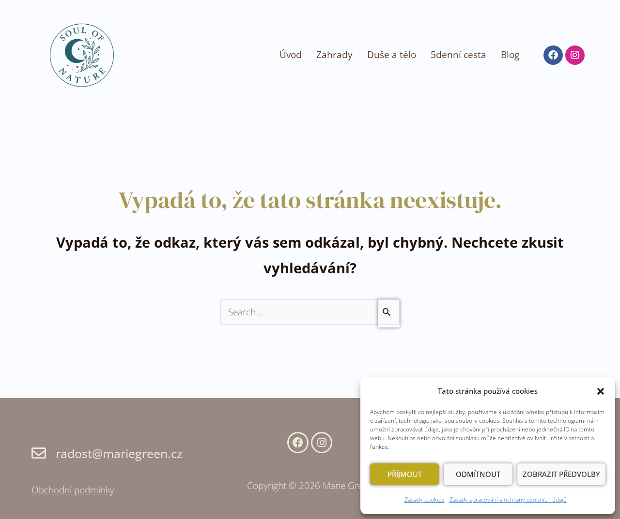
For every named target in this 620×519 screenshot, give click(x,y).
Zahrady (334, 54)
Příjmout (405, 474)
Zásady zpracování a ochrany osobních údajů (508, 499)
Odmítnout (478, 474)
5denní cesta (458, 54)
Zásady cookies (424, 499)
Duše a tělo (391, 54)
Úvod (290, 54)
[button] (600, 391)
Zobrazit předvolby (561, 474)
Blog (510, 54)
